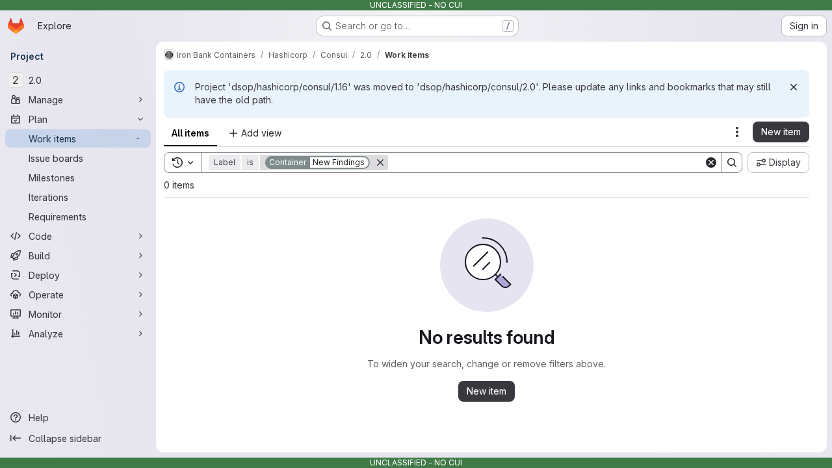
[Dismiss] (793, 87)
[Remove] (380, 162)
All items (190, 132)
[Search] (732, 162)
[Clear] (711, 162)
